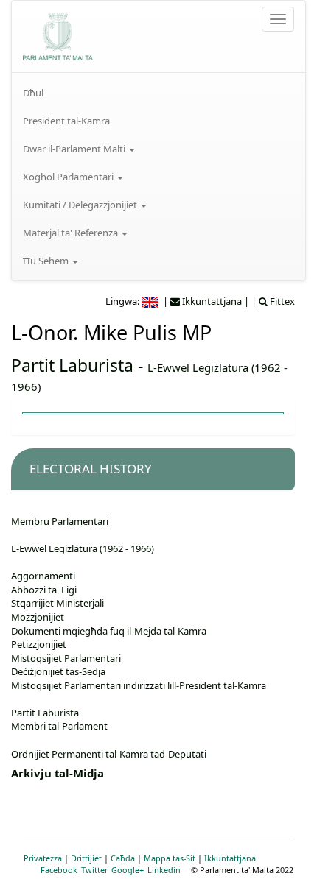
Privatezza (43, 858)
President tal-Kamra (66, 120)
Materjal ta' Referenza (71, 232)
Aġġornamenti (43, 575)
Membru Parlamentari (59, 521)
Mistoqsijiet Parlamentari (66, 658)
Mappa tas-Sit (169, 858)
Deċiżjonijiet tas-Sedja (58, 671)
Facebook (59, 869)
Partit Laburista (72, 365)
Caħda (123, 858)
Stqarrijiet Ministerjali (57, 603)
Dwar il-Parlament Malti (75, 148)
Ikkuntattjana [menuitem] (211, 301)
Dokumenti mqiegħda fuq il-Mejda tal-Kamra (108, 631)
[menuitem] (158, 93)
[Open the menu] (278, 19)
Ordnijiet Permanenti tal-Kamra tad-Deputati (108, 753)
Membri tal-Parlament (59, 725)
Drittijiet (86, 858)
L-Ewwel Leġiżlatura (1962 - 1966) (82, 548)
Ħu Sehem (47, 260)
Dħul (33, 92)
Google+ (127, 869)
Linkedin (164, 869)
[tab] (153, 469)
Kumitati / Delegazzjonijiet (81, 204)
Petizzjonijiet (38, 644)
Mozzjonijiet (37, 617)
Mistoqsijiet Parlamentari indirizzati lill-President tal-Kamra (138, 685)
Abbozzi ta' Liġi (44, 589)
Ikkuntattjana (230, 858)
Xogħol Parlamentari (69, 176)
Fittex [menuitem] (281, 301)
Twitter (94, 869)
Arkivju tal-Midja (57, 773)
